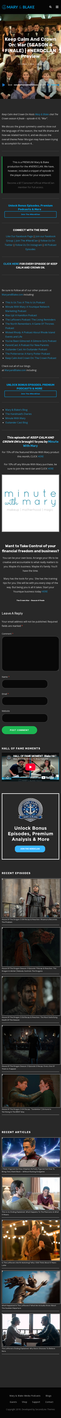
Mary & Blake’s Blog (16, 409)
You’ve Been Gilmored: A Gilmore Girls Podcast (30, 341)
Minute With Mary (15, 418)
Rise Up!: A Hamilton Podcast (21, 315)
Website (6, 711)
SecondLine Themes (45, 1409)
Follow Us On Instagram (28, 245)
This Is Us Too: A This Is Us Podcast (25, 302)
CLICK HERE (11, 264)
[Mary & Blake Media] (18, 7)
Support (36, 1402)
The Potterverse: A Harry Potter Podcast (27, 353)
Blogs (49, 1395)
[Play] (3, 85)
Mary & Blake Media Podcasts (25, 1395)
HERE (41, 456)
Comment (7, 633)
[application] (30, 85)
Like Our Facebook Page (19, 236)
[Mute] (48, 85)
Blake (40, 64)
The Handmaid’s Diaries (18, 414)
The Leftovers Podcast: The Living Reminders (30, 319)
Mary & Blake (42, 114)
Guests (13, 1402)
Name (5, 676)
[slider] (55, 87)
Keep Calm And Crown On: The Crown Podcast (30, 358)
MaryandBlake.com (12, 294)
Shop (24, 1402)
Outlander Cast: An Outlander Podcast (26, 349)
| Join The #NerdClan (26, 240)
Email (5, 693)
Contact (49, 1402)
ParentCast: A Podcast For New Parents (27, 345)
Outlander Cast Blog (16, 422)
